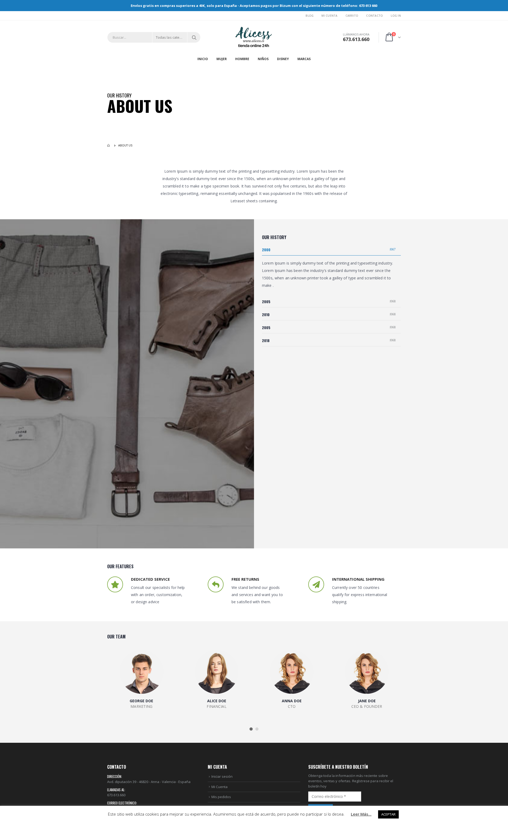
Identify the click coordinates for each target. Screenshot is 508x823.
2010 (266, 314)
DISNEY (283, 59)
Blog (310, 15)
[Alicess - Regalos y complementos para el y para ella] (254, 37)
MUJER (221, 59)
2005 (266, 301)
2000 (266, 249)
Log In (396, 15)
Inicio (202, 59)
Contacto (374, 15)
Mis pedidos (221, 796)
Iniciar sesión (222, 776)
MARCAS (304, 59)
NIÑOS (263, 59)
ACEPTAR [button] (388, 814)
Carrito (352, 15)
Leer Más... (361, 814)
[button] (251, 729)
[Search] (194, 37)
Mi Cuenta (329, 15)
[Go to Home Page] (109, 145)
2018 (266, 340)
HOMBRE (242, 59)
